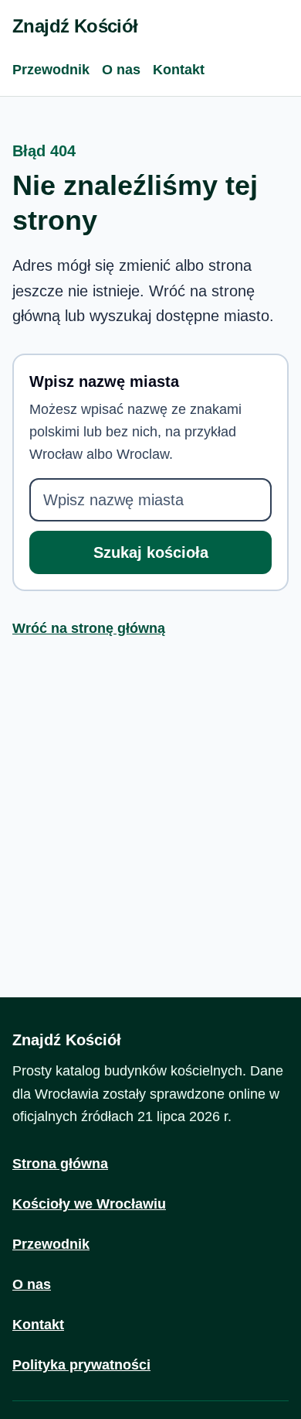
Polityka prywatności (81, 1365)
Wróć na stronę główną (88, 628)
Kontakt (179, 69)
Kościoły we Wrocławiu (89, 1204)
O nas (121, 69)
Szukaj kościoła (150, 552)
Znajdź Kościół (75, 25)
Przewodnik (51, 69)
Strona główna (60, 1163)
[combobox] (150, 499)
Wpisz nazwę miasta (104, 381)
